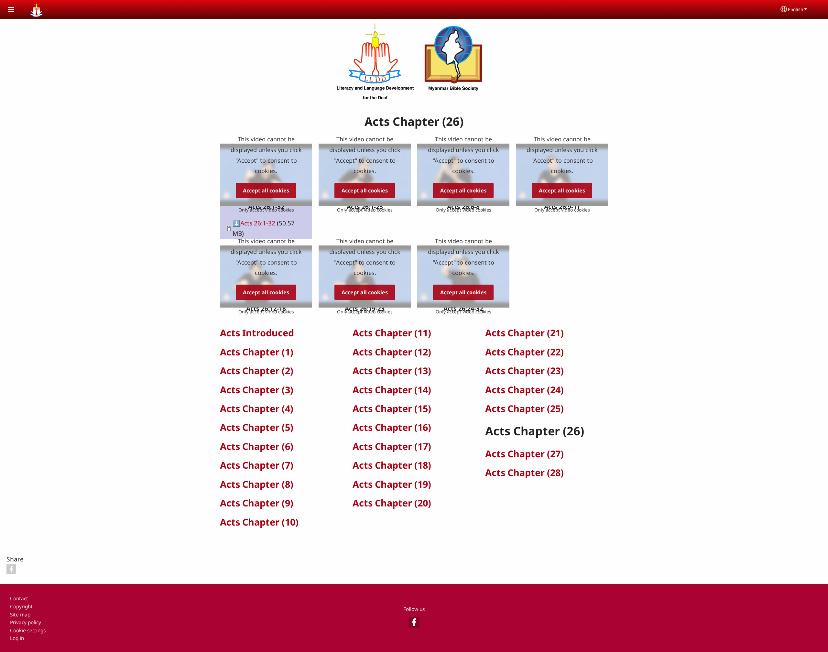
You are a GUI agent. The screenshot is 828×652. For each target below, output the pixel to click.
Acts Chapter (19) (392, 484)
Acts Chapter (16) (392, 427)
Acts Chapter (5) (256, 427)
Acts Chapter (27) (524, 453)
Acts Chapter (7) (256, 465)
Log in (17, 638)
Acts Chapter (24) (524, 389)
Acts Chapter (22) (524, 351)
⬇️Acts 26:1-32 (254, 223)
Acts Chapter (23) (524, 370)
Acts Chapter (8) (256, 484)
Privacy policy (25, 622)
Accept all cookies (266, 190)
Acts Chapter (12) (392, 351)
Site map (20, 614)
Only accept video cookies (266, 210)
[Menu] (15, 10)
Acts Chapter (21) (524, 332)
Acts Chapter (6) (256, 446)
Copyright (21, 606)
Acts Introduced (257, 332)
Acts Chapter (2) (256, 370)
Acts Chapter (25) (524, 408)
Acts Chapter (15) (392, 408)
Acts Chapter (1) (256, 351)
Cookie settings (28, 630)
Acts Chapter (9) (256, 502)
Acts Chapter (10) (259, 522)
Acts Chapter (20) (392, 502)
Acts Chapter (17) (392, 446)
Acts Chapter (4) (256, 408)
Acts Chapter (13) (392, 370)
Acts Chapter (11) (392, 332)
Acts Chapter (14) (392, 389)
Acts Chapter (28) (524, 472)
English (795, 9)
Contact (19, 598)
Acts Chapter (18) (392, 465)
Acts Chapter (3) (256, 389)
